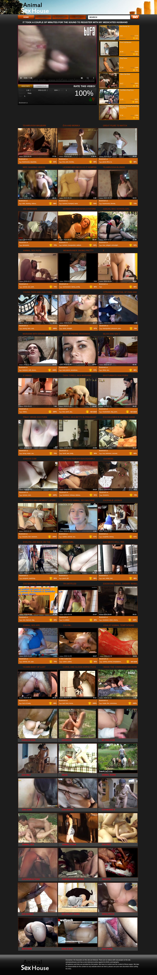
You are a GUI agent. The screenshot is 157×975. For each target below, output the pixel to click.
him (29, 537)
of (26, 703)
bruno (34, 370)
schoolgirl (114, 245)
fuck (67, 703)
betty (71, 453)
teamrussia (26, 162)
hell (111, 578)
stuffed (64, 537)
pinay (24, 453)
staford (78, 245)
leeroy (111, 537)
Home (26, 17)
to (111, 162)
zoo (24, 620)
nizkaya (72, 495)
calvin (65, 662)
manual (28, 620)
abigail (108, 245)
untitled (66, 620)
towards (25, 537)
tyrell (67, 412)
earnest (64, 203)
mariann (25, 370)
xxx (32, 453)
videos (34, 203)
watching (32, 578)
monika (71, 162)
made (104, 703)
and (67, 162)
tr (63, 620)
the (108, 703)
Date (77, 17)
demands (26, 245)
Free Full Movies (125, 42)
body (29, 703)
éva (63, 162)
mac (104, 245)
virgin (29, 453)
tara (63, 412)
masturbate (106, 412)
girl (68, 578)
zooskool (106, 620)
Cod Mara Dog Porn (127, 90)
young (25, 328)
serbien (64, 245)
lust (23, 703)
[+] (90, 99)
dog (112, 412)
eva (104, 453)
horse (71, 703)
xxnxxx (25, 495)
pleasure (114, 328)
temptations (117, 662)
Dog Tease (123, 58)
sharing (28, 203)
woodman (74, 370)
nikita (107, 578)
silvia (64, 328)
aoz (104, 578)
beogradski (72, 245)
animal (25, 287)
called (69, 662)
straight (69, 328)
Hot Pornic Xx (125, 26)
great (104, 162)
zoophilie (106, 537)
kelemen (108, 453)
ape (32, 662)
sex (29, 287)
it (24, 96)
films (108, 162)
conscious (113, 703)
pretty (78, 287)
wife (23, 203)
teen (29, 328)
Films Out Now (125, 74)
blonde (113, 203)
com (29, 495)
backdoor (66, 495)
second (114, 453)
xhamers (106, 495)
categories (43, 17)
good (64, 578)
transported (107, 328)
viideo (25, 412)
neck (76, 203)
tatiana (78, 495)
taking (73, 287)
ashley (105, 662)
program (25, 578)
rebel (111, 620)
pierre (68, 370)
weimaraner (67, 287)
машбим (33, 162)
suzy (63, 370)
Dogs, (30, 93)
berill (64, 453)
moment (34, 537)
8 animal (33, 7)
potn (32, 287)
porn (115, 412)
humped (71, 203)
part (63, 703)
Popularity (60, 17)
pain (119, 328)
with (30, 370)
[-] (94, 99)
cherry (115, 620)
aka (71, 412)
